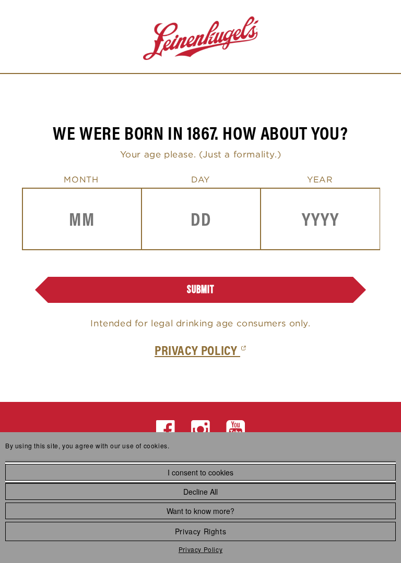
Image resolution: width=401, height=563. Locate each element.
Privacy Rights (200, 531)
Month (81, 179)
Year (320, 179)
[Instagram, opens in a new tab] (200, 429)
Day (200, 179)
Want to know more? (200, 511)
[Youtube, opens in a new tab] (235, 429)
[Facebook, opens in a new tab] (165, 429)
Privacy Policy (200, 549)
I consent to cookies (200, 472)
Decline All (200, 491)
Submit (201, 289)
